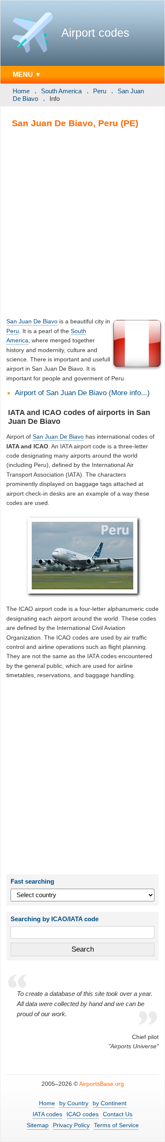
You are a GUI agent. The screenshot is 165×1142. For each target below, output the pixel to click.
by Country (73, 1103)
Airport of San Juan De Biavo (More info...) (82, 393)
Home (21, 91)
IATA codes (47, 1114)
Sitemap (38, 1125)
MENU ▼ (27, 74)
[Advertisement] (82, 222)
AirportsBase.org (101, 1083)
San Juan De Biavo (32, 321)
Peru (99, 91)
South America (61, 91)
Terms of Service (116, 1125)
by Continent (109, 1103)
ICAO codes (82, 1114)
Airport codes (95, 33)
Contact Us (117, 1114)
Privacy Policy (71, 1125)
